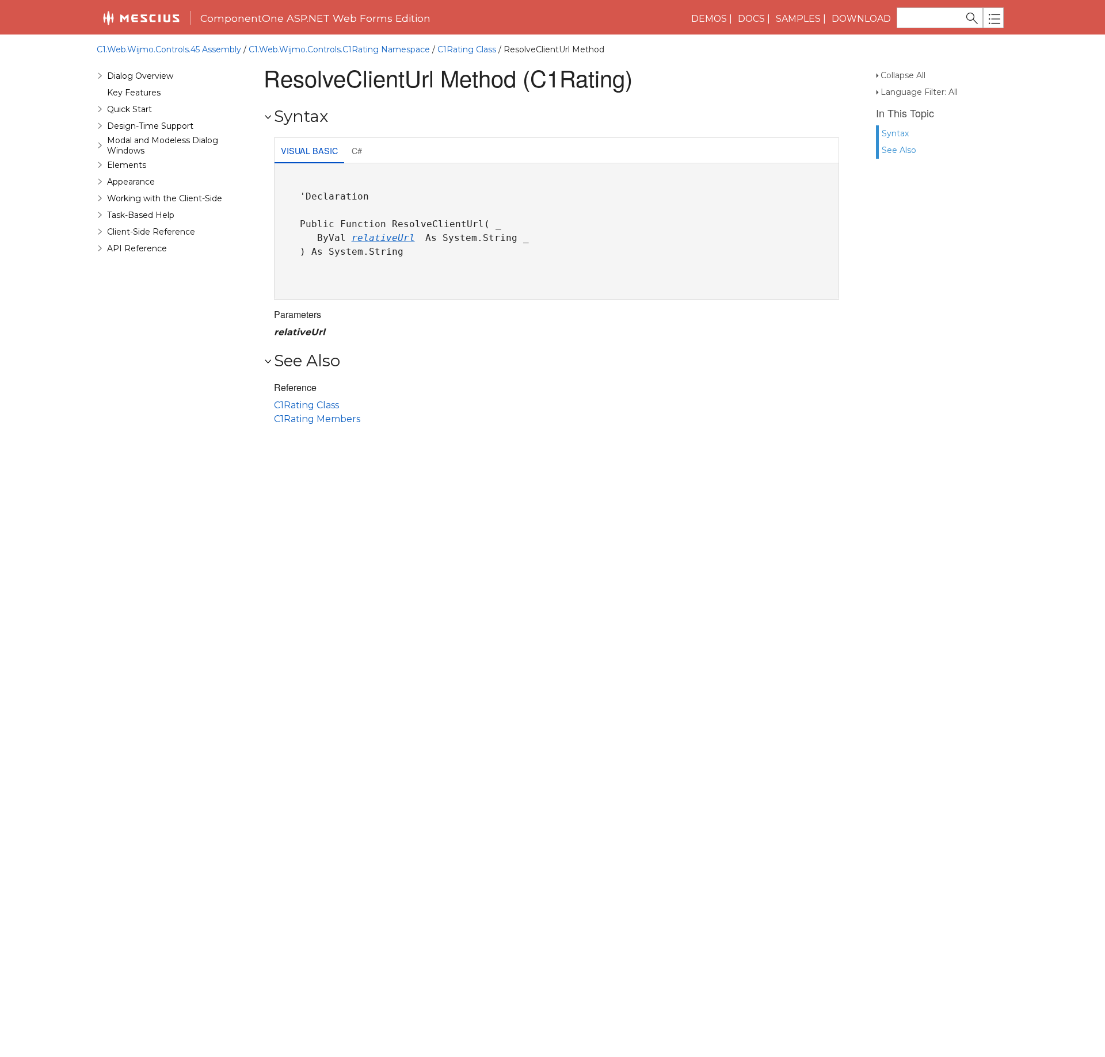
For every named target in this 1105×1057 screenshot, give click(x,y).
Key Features (134, 92)
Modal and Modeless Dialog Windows (162, 145)
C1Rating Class (466, 49)
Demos (709, 18)
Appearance (131, 182)
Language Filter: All (919, 92)
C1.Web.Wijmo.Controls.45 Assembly (169, 49)
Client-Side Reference (151, 232)
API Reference (137, 248)
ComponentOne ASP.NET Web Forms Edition (315, 18)
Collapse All (903, 75)
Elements (126, 165)
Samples (798, 18)
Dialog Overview (140, 76)
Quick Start (129, 109)
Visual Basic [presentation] (309, 150)
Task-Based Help (140, 215)
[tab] (309, 151)
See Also (899, 150)
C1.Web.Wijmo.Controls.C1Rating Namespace (339, 49)
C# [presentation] (357, 150)
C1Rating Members (317, 418)
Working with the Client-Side (164, 198)
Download (861, 18)
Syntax (895, 133)
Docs (751, 18)
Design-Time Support (150, 126)
